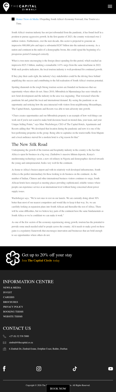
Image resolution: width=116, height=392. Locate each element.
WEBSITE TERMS (13, 316)
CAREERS (8, 297)
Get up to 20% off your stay (47, 255)
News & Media (31, 19)
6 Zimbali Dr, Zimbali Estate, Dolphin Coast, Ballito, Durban (38, 348)
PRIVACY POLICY (13, 306)
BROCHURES (10, 301)
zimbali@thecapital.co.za (21, 342)
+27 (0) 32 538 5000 (19, 336)
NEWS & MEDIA (12, 287)
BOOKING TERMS (13, 311)
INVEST (7, 292)
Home (19, 19)
